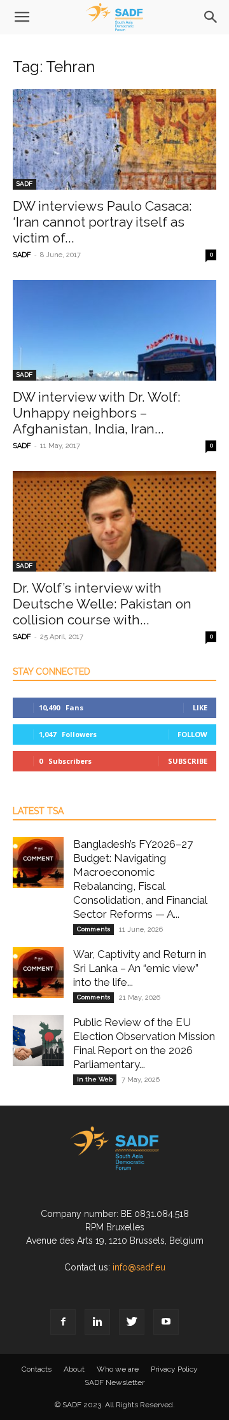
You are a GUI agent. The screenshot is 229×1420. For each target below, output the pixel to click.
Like (200, 707)
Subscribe (187, 761)
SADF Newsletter (114, 1382)
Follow (192, 734)
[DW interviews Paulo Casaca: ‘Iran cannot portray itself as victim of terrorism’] (114, 139)
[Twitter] (131, 1322)
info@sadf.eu (139, 1267)
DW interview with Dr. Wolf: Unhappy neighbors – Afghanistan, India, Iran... (97, 413)
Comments (93, 928)
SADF (24, 183)
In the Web (95, 1079)
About (74, 1369)
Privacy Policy (174, 1369)
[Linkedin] (97, 1322)
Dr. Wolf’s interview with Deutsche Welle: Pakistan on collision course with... (102, 604)
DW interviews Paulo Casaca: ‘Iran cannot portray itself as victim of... (102, 222)
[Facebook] (63, 1322)
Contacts (37, 1369)
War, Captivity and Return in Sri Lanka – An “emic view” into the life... (139, 968)
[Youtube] (166, 1322)
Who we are (118, 1369)
